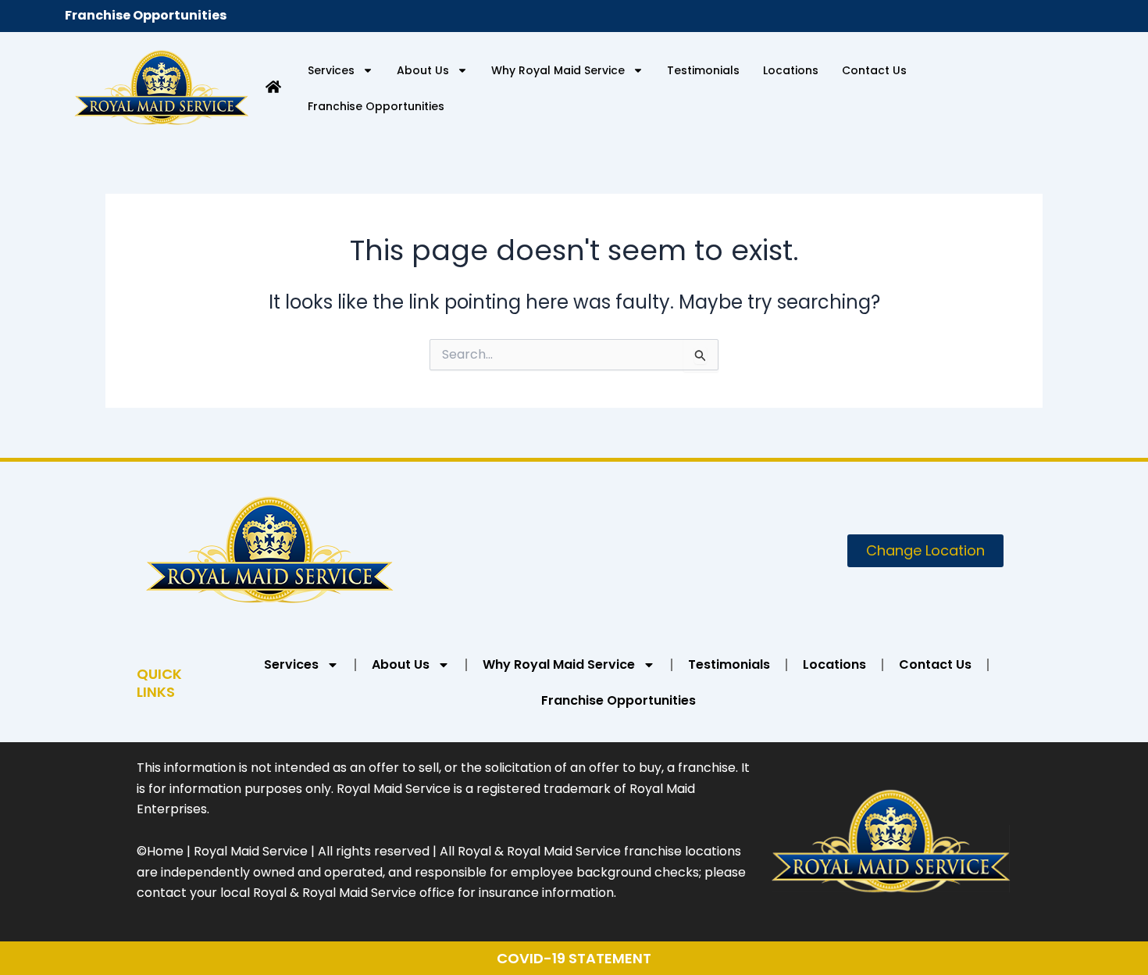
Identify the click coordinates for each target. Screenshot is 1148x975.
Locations (790, 70)
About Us (423, 70)
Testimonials (703, 70)
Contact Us (874, 70)
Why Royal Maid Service (558, 70)
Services (331, 70)
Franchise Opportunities (145, 15)
